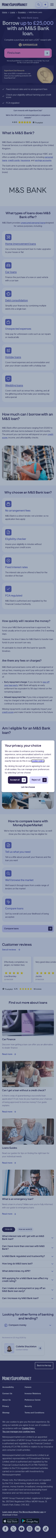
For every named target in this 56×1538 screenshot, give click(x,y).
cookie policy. (38, 761)
